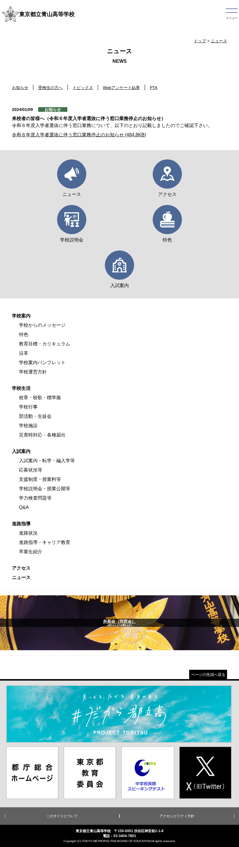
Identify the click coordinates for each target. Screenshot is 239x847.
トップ (200, 41)
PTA (153, 87)
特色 (23, 334)
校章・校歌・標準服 (40, 397)
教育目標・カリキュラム (44, 343)
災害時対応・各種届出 (42, 434)
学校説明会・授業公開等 (44, 488)
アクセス (21, 568)
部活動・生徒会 (35, 416)
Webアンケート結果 (121, 87)
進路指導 (21, 523)
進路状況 (28, 533)
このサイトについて (62, 816)
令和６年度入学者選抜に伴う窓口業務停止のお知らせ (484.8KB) (79, 134)
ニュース (219, 41)
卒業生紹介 (30, 551)
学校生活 (21, 388)
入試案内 (21, 451)
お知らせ (20, 87)
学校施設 (28, 425)
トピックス (83, 87)
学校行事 (28, 406)
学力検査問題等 (35, 497)
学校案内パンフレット (42, 362)
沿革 (23, 353)
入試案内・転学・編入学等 (47, 460)
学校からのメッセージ (42, 325)
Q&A (24, 507)
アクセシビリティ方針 (176, 816)
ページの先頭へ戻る (208, 674)
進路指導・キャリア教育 (44, 542)
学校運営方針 (33, 371)
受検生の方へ (50, 87)
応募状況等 (30, 469)
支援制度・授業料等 (40, 479)
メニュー (232, 18)
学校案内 (21, 315)
